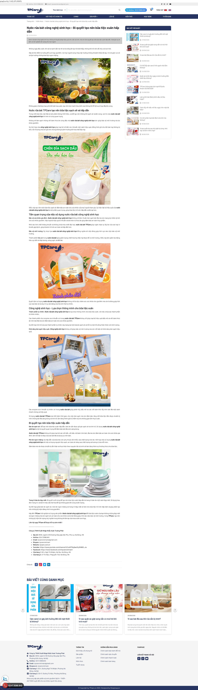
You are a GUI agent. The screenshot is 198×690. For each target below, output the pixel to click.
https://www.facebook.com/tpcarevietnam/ (57, 550)
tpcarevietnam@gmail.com (60, 4)
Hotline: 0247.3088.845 (136, 10)
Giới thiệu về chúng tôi (54, 16)
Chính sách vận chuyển (109, 654)
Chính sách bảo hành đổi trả (110, 651)
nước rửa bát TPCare (83, 225)
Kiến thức (129, 16)
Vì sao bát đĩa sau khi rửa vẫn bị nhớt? (153, 55)
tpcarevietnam (43, 666)
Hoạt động (147, 16)
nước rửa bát (40, 416)
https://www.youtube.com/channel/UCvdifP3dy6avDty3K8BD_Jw (63, 547)
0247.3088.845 (38, 4)
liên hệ (111, 16)
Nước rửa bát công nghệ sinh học (60, 218)
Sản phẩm (79, 654)
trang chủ (30, 16)
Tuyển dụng (167, 16)
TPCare (47, 416)
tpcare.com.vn (45, 545)
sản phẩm (93, 16)
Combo (76, 16)
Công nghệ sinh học (57, 329)
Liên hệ (78, 658)
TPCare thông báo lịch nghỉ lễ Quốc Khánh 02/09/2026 (152, 87)
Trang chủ (30, 21)
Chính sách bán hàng (108, 661)
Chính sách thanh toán (109, 658)
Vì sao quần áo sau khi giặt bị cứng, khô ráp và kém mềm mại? (153, 129)
